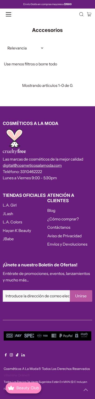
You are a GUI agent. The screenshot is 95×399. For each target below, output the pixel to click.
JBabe (8, 239)
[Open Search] (81, 14)
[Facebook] (6, 355)
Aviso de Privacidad (64, 236)
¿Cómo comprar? (63, 219)
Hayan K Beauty (17, 230)
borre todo (48, 64)
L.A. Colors (12, 222)
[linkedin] (23, 355)
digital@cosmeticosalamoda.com (32, 165)
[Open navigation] (13, 14)
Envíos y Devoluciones (67, 244)
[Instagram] (11, 355)
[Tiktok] (17, 355)
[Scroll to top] (85, 389)
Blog (51, 210)
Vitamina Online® (17, 375)
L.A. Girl (10, 205)
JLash (8, 213)
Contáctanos (58, 227)
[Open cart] (89, 14)
